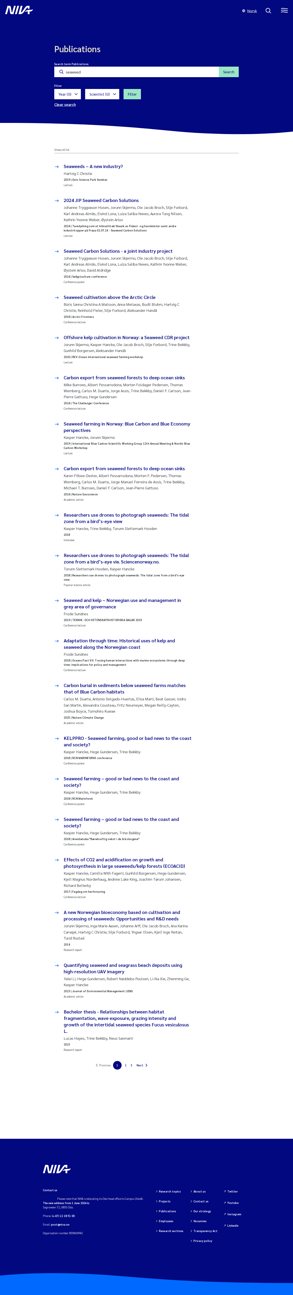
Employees (166, 1221)
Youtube (233, 1203)
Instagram (234, 1214)
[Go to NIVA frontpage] (119, 11)
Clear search (65, 104)
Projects (165, 1201)
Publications (167, 1211)
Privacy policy (202, 1241)
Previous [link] (105, 1065)
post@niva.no (60, 1224)
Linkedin (233, 1225)
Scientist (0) (99, 94)
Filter (132, 94)
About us (199, 1191)
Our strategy (202, 1211)
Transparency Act (205, 1231)
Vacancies (200, 1221)
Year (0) (65, 94)
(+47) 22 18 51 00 (63, 1216)
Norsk (252, 10)
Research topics (170, 1191)
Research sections (171, 1231)
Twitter (232, 1191)
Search (228, 71)
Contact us (201, 1201)
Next (140, 1065)
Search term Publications (71, 64)
